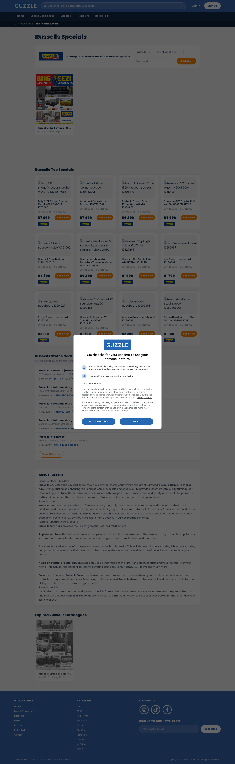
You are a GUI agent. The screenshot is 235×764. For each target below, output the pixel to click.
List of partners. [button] (144, 397)
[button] (117, 383)
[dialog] (117, 382)
